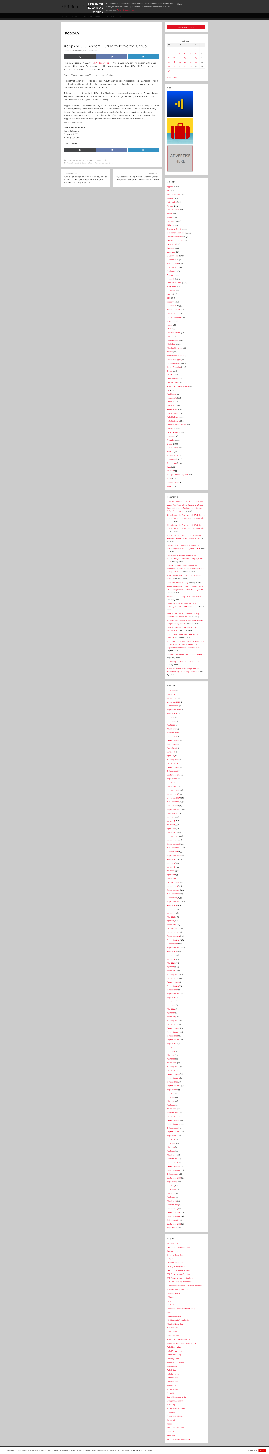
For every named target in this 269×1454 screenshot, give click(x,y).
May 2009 (171, 1193)
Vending (170, 486)
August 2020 (172, 713)
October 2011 (172, 1082)
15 (196, 58)
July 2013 (171, 1001)
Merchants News (174, 1316)
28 (191, 66)
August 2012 (172, 1043)
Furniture (171, 290)
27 (185, 66)
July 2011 (170, 1093)
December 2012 (173, 1028)
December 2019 (173, 740)
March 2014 (171, 971)
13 (185, 58)
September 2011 (173, 1086)
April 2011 (171, 1105)
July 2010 (171, 1139)
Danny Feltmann (88, 163)
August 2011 (172, 1090)
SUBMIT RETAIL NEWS (186, 27)
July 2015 (171, 909)
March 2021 (171, 694)
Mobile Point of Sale (175, 356)
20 (185, 62)
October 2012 (172, 1036)
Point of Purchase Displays (178, 386)
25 (174, 66)
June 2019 (171, 752)
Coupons (170, 248)
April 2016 (171, 875)
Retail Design (172, 409)
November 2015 (173, 894)
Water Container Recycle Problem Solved (184, 596)
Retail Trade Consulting (176, 425)
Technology (172, 463)
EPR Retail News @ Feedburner (180, 1274)
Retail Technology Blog (176, 1362)
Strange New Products (176, 1408)
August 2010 (172, 1136)
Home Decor (172, 313)
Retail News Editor (90, 51)
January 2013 (172, 1024)
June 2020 (171, 721)
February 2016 (173, 882)
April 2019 (171, 756)
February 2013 (172, 1020)
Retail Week (172, 1366)
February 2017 (172, 836)
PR (168, 390)
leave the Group (107, 163)
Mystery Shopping (174, 359)
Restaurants (172, 398)
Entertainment (173, 263)
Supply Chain (172, 459)
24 (169, 66)
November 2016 (173, 848)
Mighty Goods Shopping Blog (179, 1320)
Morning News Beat (175, 1324)
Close (179, 4)
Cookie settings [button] (251, 1450)
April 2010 (171, 1151)
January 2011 (172, 1116)
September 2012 (173, 1040)
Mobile (170, 352)
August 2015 (172, 905)
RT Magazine (172, 1389)
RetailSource (172, 1382)
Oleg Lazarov (172, 1332)
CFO (79, 163)
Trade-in (170, 471)
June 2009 (171, 1189)
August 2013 (172, 997)
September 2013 (173, 994)
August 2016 (172, 859)
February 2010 (173, 1159)
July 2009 (171, 1186)
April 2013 (171, 1013)
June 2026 (171, 690)
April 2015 (171, 921)
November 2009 (173, 1170)
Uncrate (170, 1431)
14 (190, 58)
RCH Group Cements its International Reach (185, 661)
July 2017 (171, 817)
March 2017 (171, 832)
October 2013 (172, 990)
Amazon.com (172, 1243)
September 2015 (173, 901)
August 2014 (172, 951)
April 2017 (171, 828)
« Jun (169, 77)
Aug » (175, 77)
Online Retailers (173, 363)
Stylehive (171, 1412)
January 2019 (172, 763)
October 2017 (172, 805)
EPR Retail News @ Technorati (179, 1282)
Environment (172, 267)
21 (190, 62)
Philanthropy (172, 382)
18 (174, 62)
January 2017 (172, 840)
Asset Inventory (173, 194)
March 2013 (171, 1017)
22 (196, 62)
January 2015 (172, 932)
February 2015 (172, 928)
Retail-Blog (171, 1370)
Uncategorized (173, 482)
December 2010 (173, 1120)
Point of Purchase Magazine (178, 1339)
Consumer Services (175, 237)
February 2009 (173, 1205)
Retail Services (173, 413)
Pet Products (172, 379)
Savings (170, 436)
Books (169, 217)
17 (169, 62)
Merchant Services (174, 348)
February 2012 (172, 1066)
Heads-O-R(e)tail (174, 1293)
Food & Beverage (174, 283)
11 (174, 58)
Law (169, 329)
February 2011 (172, 1113)
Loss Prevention (173, 333)
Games (170, 294)
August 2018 (172, 779)
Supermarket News (175, 1416)
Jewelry (170, 321)
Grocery (170, 302)
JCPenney (171, 1297)
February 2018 (173, 790)
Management (91, 160)
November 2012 (173, 1032)
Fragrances (171, 286)
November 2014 (173, 940)
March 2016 (171, 878)
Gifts (169, 298)
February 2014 (172, 974)
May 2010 (171, 1147)
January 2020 (172, 736)
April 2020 (171, 725)
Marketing (171, 344)
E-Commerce (172, 256)
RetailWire (171, 1385)
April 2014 (171, 967)
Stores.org (171, 1405)
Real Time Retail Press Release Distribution (184, 1343)
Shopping (171, 440)
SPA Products (172, 448)
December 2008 (173, 1212)
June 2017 (171, 821)
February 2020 (173, 733)
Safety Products (173, 432)
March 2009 (172, 1201)
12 (180, 58)
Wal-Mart (171, 1435)
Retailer (105, 160)
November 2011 (173, 1078)
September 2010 (174, 1132)
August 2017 (172, 813)
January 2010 (172, 1162)
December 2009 (173, 1166)
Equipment (171, 271)
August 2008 (172, 1228)
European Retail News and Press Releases (184, 1286)
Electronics (171, 260)
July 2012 (171, 1047)
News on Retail (173, 1328)
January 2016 (172, 886)
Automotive (172, 202)
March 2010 (171, 1155)
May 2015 (171, 917)
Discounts (171, 252)
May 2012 (171, 1055)
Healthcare (171, 306)
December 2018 (173, 767)
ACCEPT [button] (262, 1450)
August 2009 (172, 1182)
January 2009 (172, 1209)
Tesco (169, 1424)
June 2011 (171, 1097)
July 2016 (171, 863)
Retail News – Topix (175, 1351)
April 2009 (171, 1197)
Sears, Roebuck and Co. (176, 1397)
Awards (170, 206)
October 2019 (172, 744)
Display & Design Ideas (176, 1266)
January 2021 (172, 698)
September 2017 (173, 809)
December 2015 (173, 890)
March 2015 (171, 925)
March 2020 (172, 729)
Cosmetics (171, 244)
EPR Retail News (101, 63)
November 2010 (173, 1124)
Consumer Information (176, 233)
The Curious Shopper (175, 1428)
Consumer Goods (174, 229)
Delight (170, 1259)
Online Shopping (174, 367)
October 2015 (172, 898)
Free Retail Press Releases (178, 1289)
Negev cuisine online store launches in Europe (186, 655)
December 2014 (173, 936)
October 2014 (172, 944)
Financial (170, 279)
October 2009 (172, 1174)
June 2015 (171, 913)
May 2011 (170, 1101)
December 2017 (173, 798)
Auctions (170, 198)
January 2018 (172, 794)
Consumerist (172, 1251)
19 (180, 62)
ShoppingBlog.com (175, 1401)
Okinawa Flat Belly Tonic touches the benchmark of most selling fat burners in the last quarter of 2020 (185, 568)
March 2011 (171, 1109)
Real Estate (171, 394)
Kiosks (169, 325)
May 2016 (171, 871)
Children (170, 225)
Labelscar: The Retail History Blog (181, 1309)
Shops (169, 444)
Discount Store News (175, 1263)
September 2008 (174, 1224)
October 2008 (172, 1220)
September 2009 (174, 1178)
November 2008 (173, 1216)
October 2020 (172, 706)
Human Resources (174, 317)
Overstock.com (173, 1336)
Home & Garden (173, 309)
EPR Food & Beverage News (178, 1270)
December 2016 (173, 844)
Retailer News (173, 1374)
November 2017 (173, 802)
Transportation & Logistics (177, 475)
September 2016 (174, 855)
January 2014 (172, 978)
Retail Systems (173, 1359)
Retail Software (173, 417)
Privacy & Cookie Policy (126, 10)
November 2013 (173, 986)
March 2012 (171, 1063)
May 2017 (171, 825)
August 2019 (172, 748)
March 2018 (171, 786)
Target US (171, 1420)
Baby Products (173, 210)
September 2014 (173, 948)
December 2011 (173, 1074)
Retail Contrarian (174, 1347)
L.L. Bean (170, 1305)
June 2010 (171, 1143)
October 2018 (172, 771)
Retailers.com (172, 1378)
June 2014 (171, 959)
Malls (169, 336)
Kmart (169, 1301)
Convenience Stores (175, 240)
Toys (169, 467)
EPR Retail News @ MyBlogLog (180, 1278)
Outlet (169, 371)
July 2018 (171, 782)
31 (169, 71)
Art (168, 191)
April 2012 (171, 1059)
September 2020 (174, 710)
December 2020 (173, 702)
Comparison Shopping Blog (178, 1247)
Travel (169, 478)
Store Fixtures (173, 455)
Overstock (171, 375)
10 (169, 58)
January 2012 (172, 1070)
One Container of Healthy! (178, 582)
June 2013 (171, 1005)
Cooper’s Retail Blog (175, 1255)
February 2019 (173, 759)
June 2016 (171, 867)
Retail (99, 160)
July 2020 (171, 717)
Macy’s (169, 1312)
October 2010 (172, 1128)
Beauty (170, 214)
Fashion (83, 160)
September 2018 (174, 775)
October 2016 (172, 852)
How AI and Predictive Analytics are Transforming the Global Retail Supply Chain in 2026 (186, 558)
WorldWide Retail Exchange (178, 1439)
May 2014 (171, 963)
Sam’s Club (171, 1393)
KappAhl (98, 163)
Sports (169, 452)
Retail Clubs (172, 406)
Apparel (70, 160)
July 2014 (171, 955)
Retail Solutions (173, 421)
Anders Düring (72, 163)
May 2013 (171, 1009)
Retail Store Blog (174, 1355)
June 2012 (171, 1051)
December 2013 (173, 982)
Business (76, 160)
